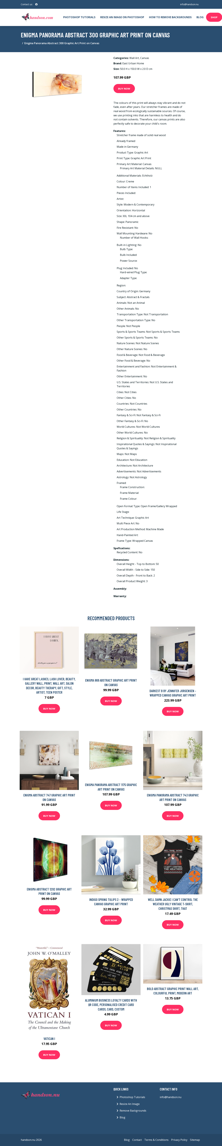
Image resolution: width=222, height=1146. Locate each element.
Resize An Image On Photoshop (122, 17)
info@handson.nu (189, 4)
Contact (137, 1140)
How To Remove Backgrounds (170, 17)
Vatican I (49, 1039)
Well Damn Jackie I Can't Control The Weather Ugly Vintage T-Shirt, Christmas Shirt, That (173, 903)
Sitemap (195, 1140)
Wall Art (134, 58)
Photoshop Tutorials (79, 17)
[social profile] (36, 4)
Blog (200, 17)
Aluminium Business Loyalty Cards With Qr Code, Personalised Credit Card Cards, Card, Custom (111, 1004)
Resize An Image (130, 1104)
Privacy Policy (179, 1140)
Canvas (144, 58)
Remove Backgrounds (133, 1110)
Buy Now (124, 88)
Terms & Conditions (156, 1140)
